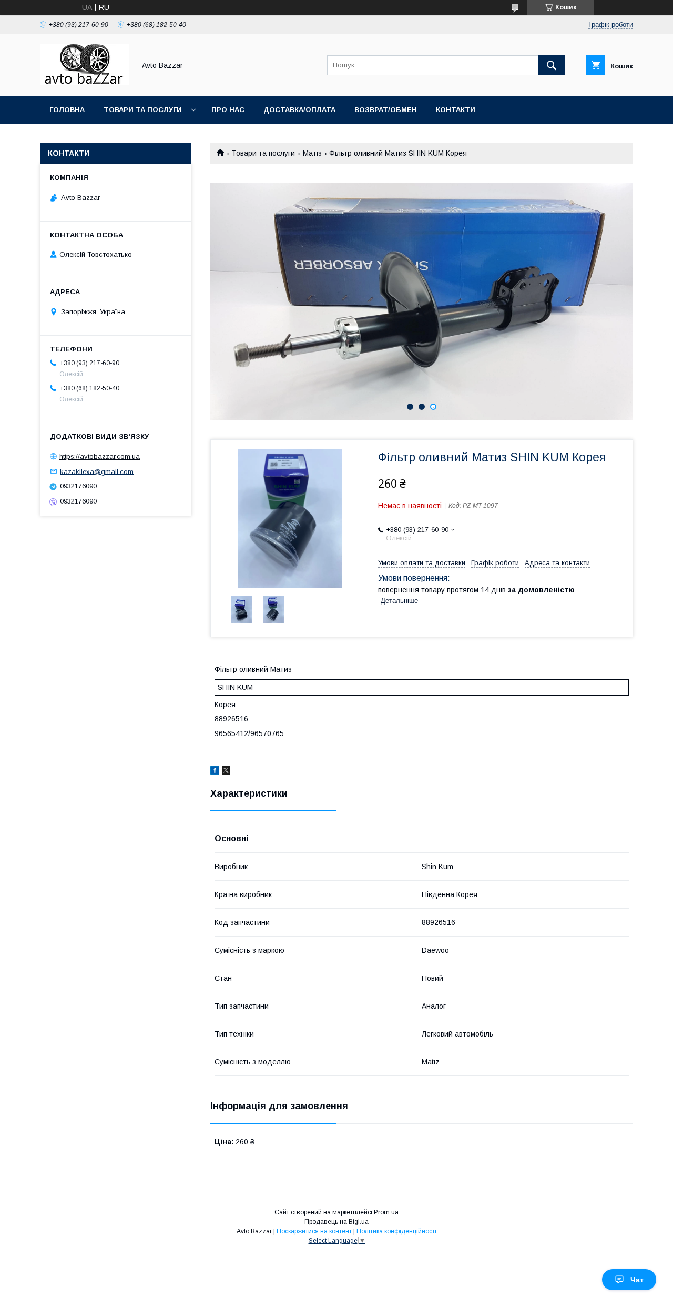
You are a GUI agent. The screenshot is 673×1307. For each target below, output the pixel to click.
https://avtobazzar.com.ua (99, 456)
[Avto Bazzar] (84, 82)
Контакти (455, 110)
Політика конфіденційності (396, 1231)
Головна (67, 110)
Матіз (312, 153)
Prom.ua (386, 1212)
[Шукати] (551, 65)
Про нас (227, 110)
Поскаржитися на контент (314, 1231)
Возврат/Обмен (385, 110)
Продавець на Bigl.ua (336, 1221)
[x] (226, 772)
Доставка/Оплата (299, 110)
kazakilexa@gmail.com (97, 471)
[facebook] (214, 772)
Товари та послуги (143, 110)
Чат (637, 1279)
